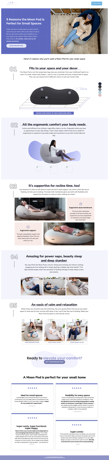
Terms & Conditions (50, 457)
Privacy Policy (61, 457)
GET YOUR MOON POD (54, 362)
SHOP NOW (96, 3)
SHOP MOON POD (16, 46)
